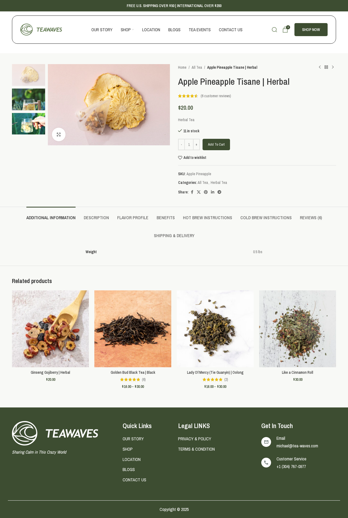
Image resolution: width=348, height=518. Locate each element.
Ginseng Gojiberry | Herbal (50, 372)
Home (182, 67)
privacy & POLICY (194, 439)
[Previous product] (319, 67)
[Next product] (333, 67)
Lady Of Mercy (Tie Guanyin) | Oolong (215, 372)
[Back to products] (326, 67)
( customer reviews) (216, 95)
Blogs (129, 469)
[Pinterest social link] (205, 192)
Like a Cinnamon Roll (297, 372)
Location (132, 459)
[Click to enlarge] (59, 134)
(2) (226, 379)
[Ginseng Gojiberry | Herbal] (50, 328)
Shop (128, 449)
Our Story (133, 439)
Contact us (134, 480)
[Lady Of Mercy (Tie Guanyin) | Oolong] (215, 328)
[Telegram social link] (219, 192)
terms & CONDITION (196, 449)
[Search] (274, 29)
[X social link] (198, 192)
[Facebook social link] (192, 192)
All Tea (197, 67)
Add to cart (216, 144)
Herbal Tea (219, 182)
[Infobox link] (298, 442)
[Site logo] (41, 29)
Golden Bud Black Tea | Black (133, 372)
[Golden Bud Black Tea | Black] (132, 328)
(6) (144, 379)
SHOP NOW (311, 29)
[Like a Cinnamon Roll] (297, 328)
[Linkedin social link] (212, 192)
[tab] (51, 215)
